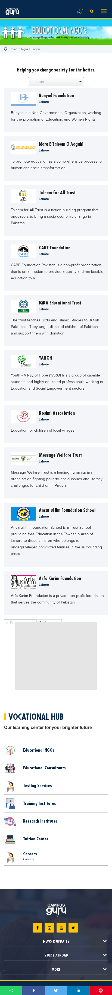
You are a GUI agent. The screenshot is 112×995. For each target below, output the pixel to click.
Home (13, 49)
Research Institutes (40, 821)
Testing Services (37, 785)
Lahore (36, 49)
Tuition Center (35, 838)
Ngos (24, 49)
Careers (30, 853)
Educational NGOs (38, 750)
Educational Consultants (44, 767)
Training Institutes (39, 803)
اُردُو (80, 11)
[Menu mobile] (104, 10)
